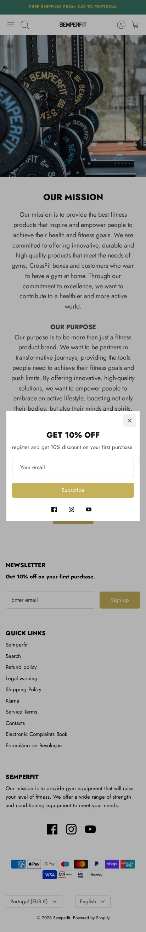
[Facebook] (54, 509)
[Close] (129, 420)
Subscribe (73, 490)
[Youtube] (89, 509)
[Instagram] (71, 509)
